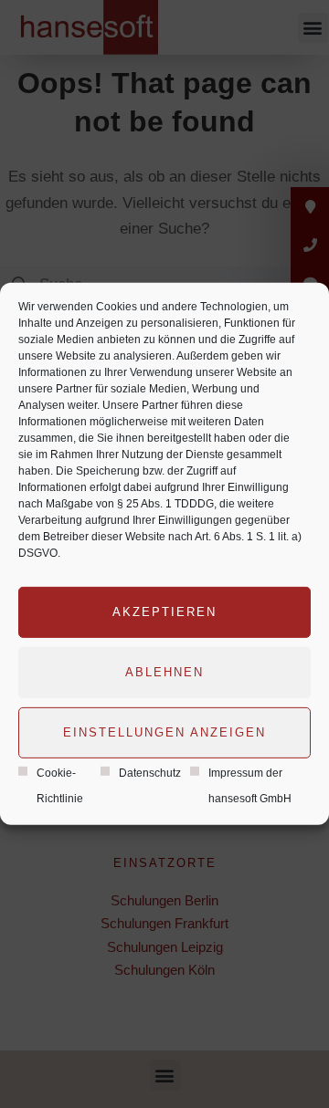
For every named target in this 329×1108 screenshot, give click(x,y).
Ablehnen (164, 671)
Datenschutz (150, 772)
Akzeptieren (164, 611)
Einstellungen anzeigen (164, 731)
